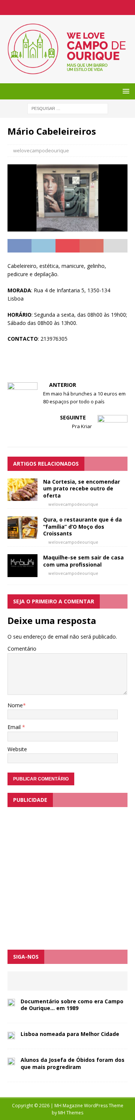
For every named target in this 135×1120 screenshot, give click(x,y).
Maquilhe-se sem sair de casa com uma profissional (83, 561)
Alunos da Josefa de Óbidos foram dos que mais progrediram (72, 1063)
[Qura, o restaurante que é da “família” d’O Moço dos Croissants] (23, 534)
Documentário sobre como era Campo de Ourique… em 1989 (72, 1005)
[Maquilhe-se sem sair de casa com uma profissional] (23, 572)
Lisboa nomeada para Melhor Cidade (70, 1033)
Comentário (22, 648)
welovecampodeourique (41, 150)
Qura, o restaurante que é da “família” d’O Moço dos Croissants (82, 526)
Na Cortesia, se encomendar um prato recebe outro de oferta (81, 488)
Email (15, 727)
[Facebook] (67, 7)
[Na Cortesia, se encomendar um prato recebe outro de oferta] (23, 496)
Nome (15, 705)
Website (17, 749)
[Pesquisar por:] (67, 107)
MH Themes (70, 1112)
